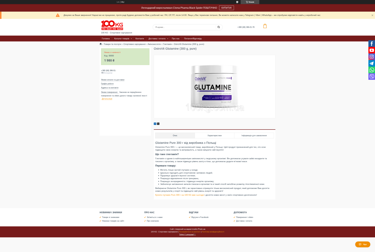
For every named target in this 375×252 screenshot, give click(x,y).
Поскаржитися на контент (190, 232)
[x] (158, 124)
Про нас (176, 38)
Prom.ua (201, 229)
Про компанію (153, 221)
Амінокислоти (154, 44)
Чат (365, 244)
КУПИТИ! (226, 8)
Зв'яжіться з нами (154, 217)
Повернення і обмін (244, 217)
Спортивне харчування (134, 44)
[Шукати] (218, 27)
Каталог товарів (121, 38)
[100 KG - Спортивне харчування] (112, 25)
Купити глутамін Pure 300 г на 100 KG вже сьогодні (179, 195)
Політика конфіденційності (213, 232)
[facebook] (155, 124)
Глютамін (167, 44)
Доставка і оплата (157, 38)
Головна (106, 38)
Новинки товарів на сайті (113, 221)
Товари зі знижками (110, 217)
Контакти (139, 38)
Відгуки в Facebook (200, 217)
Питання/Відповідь (193, 38)
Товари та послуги (112, 44)
